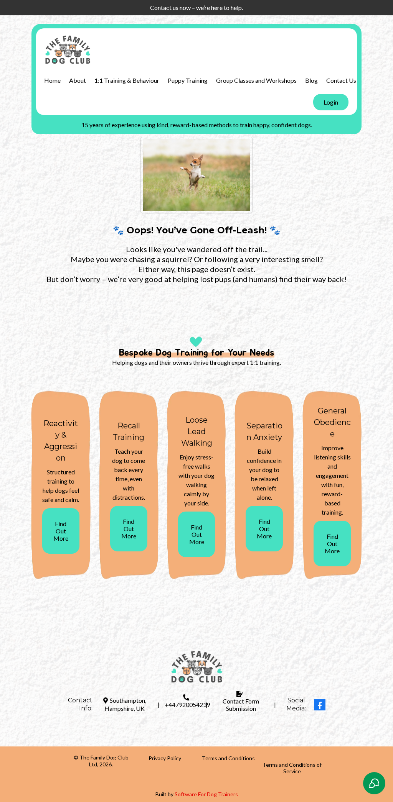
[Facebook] (320, 705)
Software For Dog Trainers (206, 794)
